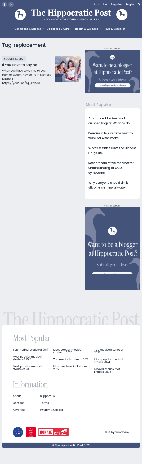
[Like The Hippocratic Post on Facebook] (4, 4)
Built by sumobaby (117, 432)
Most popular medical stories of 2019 (27, 368)
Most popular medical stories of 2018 (27, 358)
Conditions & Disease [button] (27, 29)
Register (116, 4)
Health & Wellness (86, 29)
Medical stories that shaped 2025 (107, 370)
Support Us (47, 396)
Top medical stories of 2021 (70, 359)
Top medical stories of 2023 (108, 351)
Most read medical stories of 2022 (72, 368)
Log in (130, 4)
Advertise (19, 410)
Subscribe (100, 4)
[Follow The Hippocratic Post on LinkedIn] (11, 4)
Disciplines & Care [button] (58, 29)
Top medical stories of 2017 (30, 349)
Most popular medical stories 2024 (108, 361)
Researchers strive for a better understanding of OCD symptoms (111, 168)
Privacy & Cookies (52, 410)
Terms (44, 403)
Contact (18, 403)
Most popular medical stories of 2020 (67, 351)
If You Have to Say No (19, 64)
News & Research (115, 29)
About (17, 396)
